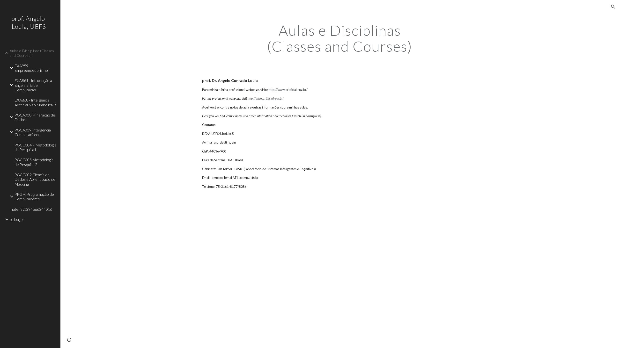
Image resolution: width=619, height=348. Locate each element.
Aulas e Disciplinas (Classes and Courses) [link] (32, 53)
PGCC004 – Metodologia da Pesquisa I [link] (35, 147)
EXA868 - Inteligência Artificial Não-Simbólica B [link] (35, 102)
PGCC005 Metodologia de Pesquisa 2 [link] (34, 162)
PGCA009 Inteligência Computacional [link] (33, 132)
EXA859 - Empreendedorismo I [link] (32, 67)
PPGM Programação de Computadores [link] (34, 196)
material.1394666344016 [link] (31, 209)
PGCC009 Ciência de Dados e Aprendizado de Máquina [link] (35, 179)
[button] (613, 7)
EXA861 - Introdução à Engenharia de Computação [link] (33, 85)
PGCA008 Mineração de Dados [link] (35, 117)
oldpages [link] (17, 219)
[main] (340, 38)
